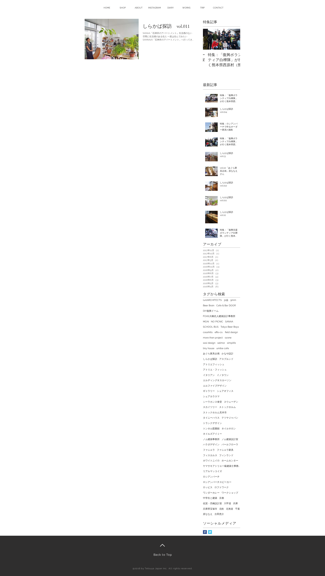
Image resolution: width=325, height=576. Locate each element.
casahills (208, 332)
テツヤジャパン (230, 417)
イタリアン (209, 375)
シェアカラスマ (211, 396)
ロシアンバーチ (211, 476)
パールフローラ (230, 444)
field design (231, 332)
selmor (221, 343)
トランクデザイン (212, 423)
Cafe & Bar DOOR (226, 305)
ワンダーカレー (211, 492)
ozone (228, 337)
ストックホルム (227, 407)
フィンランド (226, 455)
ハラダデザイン (211, 444)
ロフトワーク (221, 487)
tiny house (208, 348)
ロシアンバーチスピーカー (217, 482)
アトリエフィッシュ (213, 364)
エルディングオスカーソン (217, 380)
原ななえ (207, 514)
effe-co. (219, 332)
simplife (231, 343)
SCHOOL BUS (211, 326)
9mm (233, 300)
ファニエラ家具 (225, 450)
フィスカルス (210, 455)
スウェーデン (231, 401)
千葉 (237, 508)
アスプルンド (226, 359)
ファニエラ (209, 450)
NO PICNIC (217, 321)
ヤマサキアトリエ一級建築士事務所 (221, 466)
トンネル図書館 (211, 428)
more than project (213, 337)
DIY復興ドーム (211, 311)
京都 (221, 498)
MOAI (206, 321)
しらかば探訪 (210, 359)
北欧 (221, 508)
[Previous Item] (208, 39)
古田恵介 (219, 514)
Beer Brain (208, 305)
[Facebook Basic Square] (205, 532)
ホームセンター (230, 460)
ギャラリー (209, 391)
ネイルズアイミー (212, 433)
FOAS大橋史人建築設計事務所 (219, 316)
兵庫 (235, 503)
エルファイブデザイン (215, 385)
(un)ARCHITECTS (212, 300)
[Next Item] (234, 39)
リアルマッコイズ (212, 471)
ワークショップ (230, 492)
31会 (226, 300)
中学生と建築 (210, 498)
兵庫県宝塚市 (210, 508)
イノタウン (223, 375)
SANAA (229, 321)
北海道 (229, 508)
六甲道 (227, 503)
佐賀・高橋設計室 (212, 503)
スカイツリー (210, 407)
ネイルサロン (229, 428)
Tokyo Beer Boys (230, 326)
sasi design (209, 343)
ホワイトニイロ (211, 460)
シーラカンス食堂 (212, 401)
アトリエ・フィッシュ (215, 369)
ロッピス (207, 487)
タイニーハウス (211, 417)
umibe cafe (222, 348)
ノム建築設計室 (230, 439)
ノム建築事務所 (211, 439)
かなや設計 (227, 353)
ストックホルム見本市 (215, 412)
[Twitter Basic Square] (210, 532)
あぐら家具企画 (211, 353)
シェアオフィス (225, 391)
